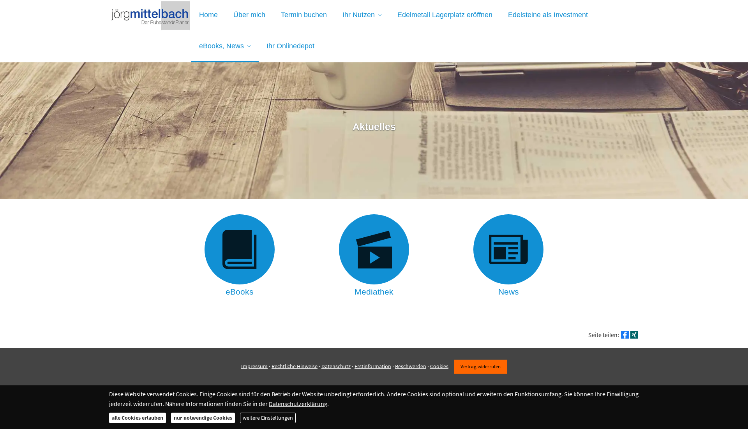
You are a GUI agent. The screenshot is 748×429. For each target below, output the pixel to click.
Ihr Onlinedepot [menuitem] (290, 46)
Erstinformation (373, 365)
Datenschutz (336, 365)
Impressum (254, 365)
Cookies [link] (439, 365)
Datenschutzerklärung (298, 404)
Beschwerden (410, 365)
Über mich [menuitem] (249, 15)
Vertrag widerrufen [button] (480, 366)
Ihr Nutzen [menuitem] (358, 15)
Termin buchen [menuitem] (304, 15)
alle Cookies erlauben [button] (137, 417)
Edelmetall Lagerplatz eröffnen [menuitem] (444, 15)
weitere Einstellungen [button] (268, 417)
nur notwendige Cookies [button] (203, 417)
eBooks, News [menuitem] (221, 46)
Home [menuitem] (208, 15)
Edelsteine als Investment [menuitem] (548, 15)
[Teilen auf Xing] (634, 335)
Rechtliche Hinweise (295, 365)
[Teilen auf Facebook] (625, 335)
